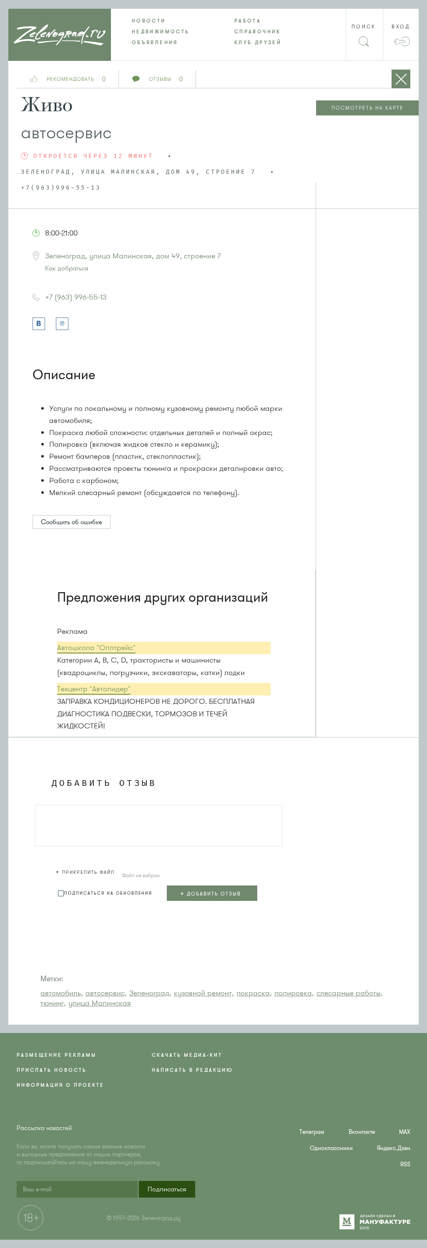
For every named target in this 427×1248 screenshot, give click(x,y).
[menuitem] (162, 20)
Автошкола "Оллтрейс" (96, 648)
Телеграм (311, 1132)
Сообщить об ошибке (71, 522)
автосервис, (106, 993)
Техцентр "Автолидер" (94, 689)
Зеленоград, (150, 993)
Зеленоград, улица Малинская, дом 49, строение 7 (133, 256)
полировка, (294, 993)
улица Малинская (99, 1003)
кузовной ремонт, (204, 993)
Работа (247, 21)
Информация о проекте (60, 1085)
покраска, (254, 993)
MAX (404, 1132)
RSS (405, 1164)
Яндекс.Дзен (393, 1148)
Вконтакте (362, 1132)
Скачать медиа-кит (187, 1055)
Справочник (257, 31)
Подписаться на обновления (108, 893)
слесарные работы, (349, 993)
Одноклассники (331, 1148)
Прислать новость (52, 1070)
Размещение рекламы (56, 1055)
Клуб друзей (257, 42)
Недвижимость (160, 31)
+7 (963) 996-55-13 (76, 297)
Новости (149, 21)
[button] (86, 871)
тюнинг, (53, 1003)
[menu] (213, 31)
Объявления (155, 42)
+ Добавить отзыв (210, 893)
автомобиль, (61, 993)
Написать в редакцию (192, 1070)
